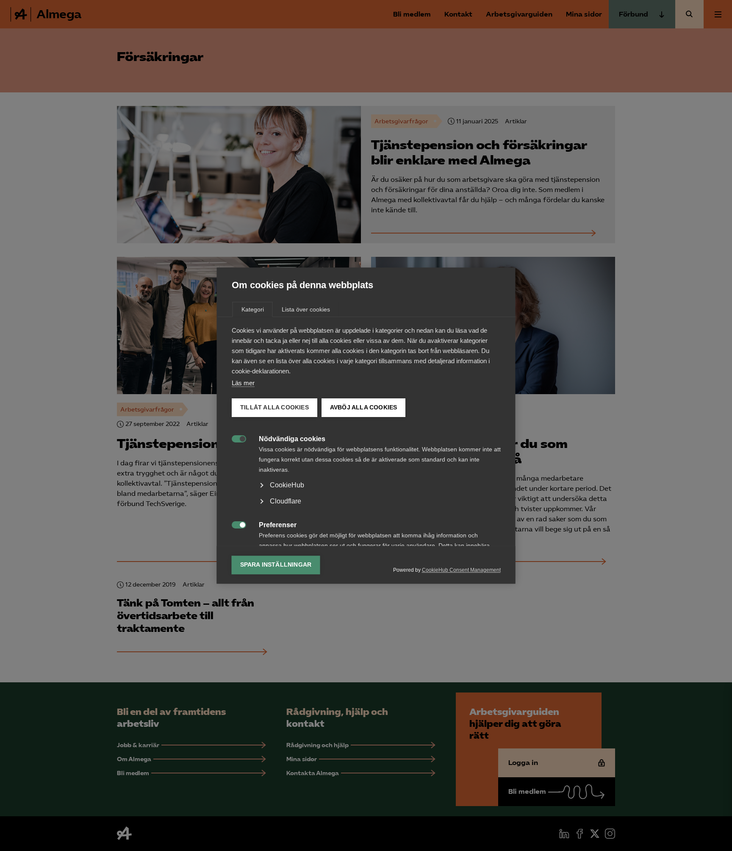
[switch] (234, 438)
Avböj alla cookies (363, 407)
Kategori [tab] (252, 309)
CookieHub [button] (287, 485)
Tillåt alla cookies (274, 407)
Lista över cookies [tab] (306, 309)
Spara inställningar (276, 565)
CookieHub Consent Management (461, 570)
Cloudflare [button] (285, 501)
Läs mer (243, 383)
